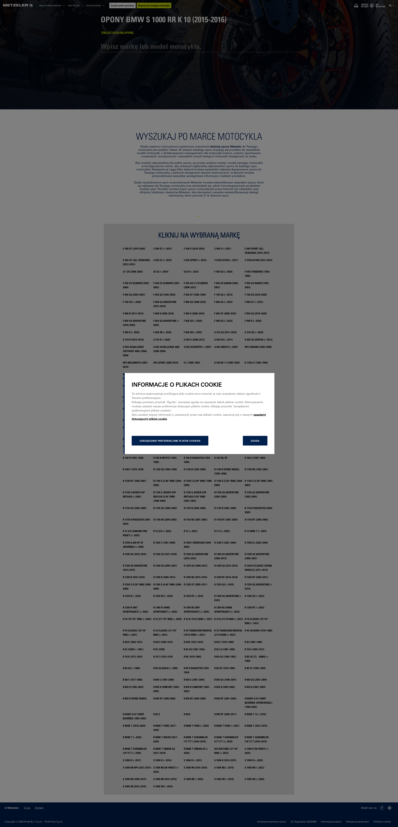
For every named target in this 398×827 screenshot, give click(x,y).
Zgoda (255, 440)
